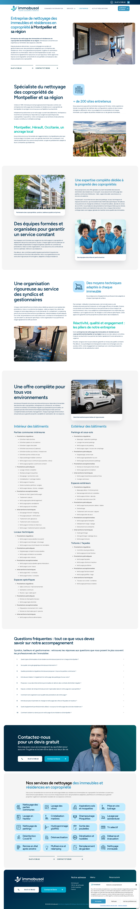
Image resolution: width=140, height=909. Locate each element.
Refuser (114, 901)
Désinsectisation (59, 837)
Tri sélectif (112, 827)
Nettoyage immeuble (112, 847)
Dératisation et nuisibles (86, 837)
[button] (136, 885)
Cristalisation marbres (57, 817)
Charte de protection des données (108, 905)
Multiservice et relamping (58, 847)
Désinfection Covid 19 (29, 837)
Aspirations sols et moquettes (87, 807)
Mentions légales (122, 905)
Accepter (98, 901)
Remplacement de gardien (87, 847)
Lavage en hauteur (28, 817)
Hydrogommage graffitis (59, 827)
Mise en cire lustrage (113, 807)
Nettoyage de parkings (30, 827)
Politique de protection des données (82, 904)
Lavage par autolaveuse (113, 817)
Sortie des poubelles (84, 827)
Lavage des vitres (56, 807)
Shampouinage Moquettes (86, 817)
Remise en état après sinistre (30, 847)
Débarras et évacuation (113, 837)
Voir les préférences (129, 901)
